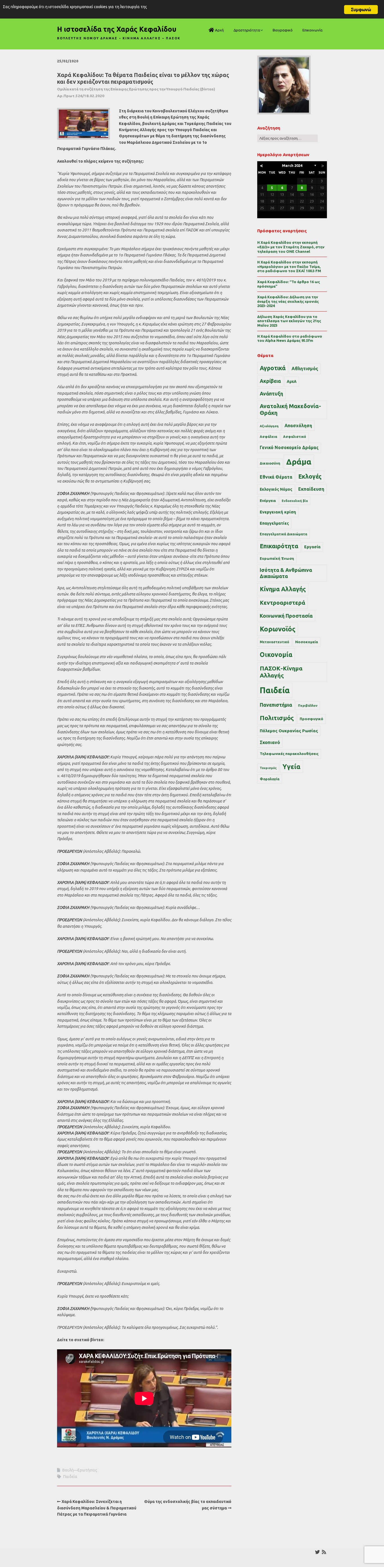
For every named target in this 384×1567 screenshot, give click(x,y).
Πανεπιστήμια (276, 705)
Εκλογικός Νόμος (276, 489)
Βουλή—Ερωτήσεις (79, 1470)
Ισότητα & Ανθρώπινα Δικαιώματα (286, 573)
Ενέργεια (268, 501)
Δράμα (298, 461)
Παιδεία (70, 1476)
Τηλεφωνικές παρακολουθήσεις (289, 754)
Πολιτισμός (277, 717)
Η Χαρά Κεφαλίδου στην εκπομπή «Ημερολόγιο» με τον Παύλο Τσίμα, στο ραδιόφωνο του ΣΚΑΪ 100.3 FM (289, 266)
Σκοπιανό (270, 742)
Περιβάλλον (307, 705)
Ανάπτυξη (271, 393)
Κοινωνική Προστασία (286, 615)
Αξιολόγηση (269, 426)
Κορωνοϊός (277, 629)
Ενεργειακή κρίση (278, 512)
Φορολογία (269, 779)
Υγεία (292, 766)
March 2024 (292, 165)
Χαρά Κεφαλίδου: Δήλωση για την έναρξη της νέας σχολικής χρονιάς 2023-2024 (288, 301)
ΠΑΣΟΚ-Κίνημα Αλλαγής (281, 672)
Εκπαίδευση (311, 489)
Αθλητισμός (305, 368)
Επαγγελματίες (274, 523)
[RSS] (324, 1552)
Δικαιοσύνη (270, 463)
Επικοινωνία (312, 30)
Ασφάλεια (268, 436)
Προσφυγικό (311, 719)
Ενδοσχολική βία (295, 500)
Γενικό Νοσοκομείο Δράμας (289, 447)
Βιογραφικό (283, 30)
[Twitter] (317, 1552)
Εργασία (312, 547)
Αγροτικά (273, 368)
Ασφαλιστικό (294, 436)
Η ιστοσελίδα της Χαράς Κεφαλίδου (116, 29)
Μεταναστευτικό (274, 642)
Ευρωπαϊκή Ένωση (277, 558)
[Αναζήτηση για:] (287, 138)
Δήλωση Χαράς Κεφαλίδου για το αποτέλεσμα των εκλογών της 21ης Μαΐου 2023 (289, 321)
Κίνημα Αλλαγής (283, 589)
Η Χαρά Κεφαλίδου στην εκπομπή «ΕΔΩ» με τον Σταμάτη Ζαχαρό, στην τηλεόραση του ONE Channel (290, 246)
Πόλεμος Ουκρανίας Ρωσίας (289, 730)
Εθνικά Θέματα (276, 476)
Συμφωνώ (361, 9)
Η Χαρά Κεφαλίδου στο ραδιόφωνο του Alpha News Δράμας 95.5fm (289, 338)
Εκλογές (310, 476)
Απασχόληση (298, 425)
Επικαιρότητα (279, 546)
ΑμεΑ (292, 381)
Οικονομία (276, 654)
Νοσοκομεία (306, 642)
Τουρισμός (268, 768)
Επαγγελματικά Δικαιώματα (283, 534)
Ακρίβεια (270, 381)
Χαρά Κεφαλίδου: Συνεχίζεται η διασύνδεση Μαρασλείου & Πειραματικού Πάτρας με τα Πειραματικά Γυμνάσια (96, 1507)
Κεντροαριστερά (282, 602)
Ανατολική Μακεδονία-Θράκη (290, 409)
